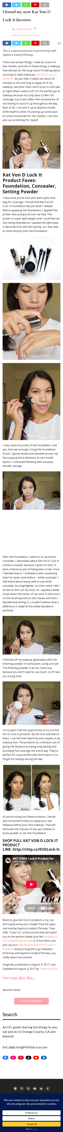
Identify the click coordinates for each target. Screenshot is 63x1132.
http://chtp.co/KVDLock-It (36, 849)
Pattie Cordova (24, 29)
